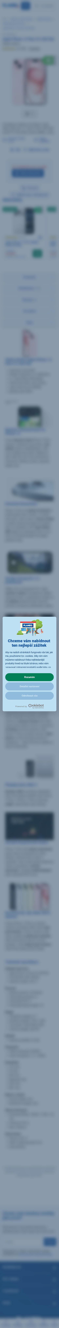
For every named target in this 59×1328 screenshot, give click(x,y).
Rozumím (29, 677)
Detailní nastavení (29, 686)
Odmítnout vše (30, 695)
